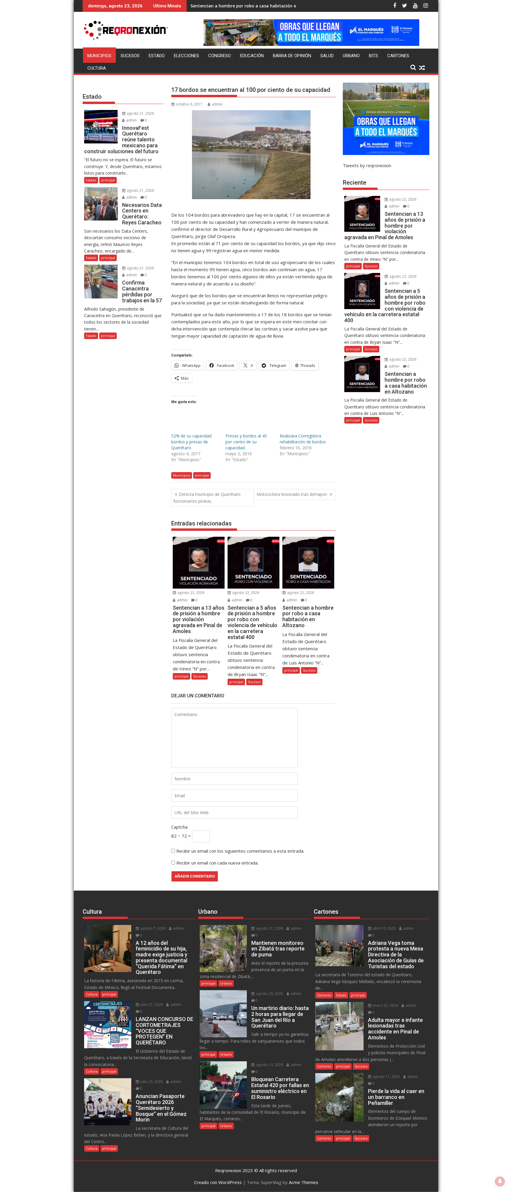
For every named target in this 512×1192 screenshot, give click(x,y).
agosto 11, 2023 (386, 1076)
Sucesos (130, 55)
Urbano (351, 55)
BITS (373, 55)
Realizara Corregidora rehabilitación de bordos (303, 439)
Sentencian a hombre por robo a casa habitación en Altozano (255, 6)
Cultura (96, 68)
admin (217, 104)
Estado (157, 55)
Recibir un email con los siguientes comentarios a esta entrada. (240, 851)
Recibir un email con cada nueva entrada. (217, 863)
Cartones (398, 55)
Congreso (219, 55)
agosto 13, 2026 (269, 1064)
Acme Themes (303, 1182)
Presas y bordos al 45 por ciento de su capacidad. (246, 441)
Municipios (99, 55)
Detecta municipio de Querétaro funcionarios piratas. (207, 497)
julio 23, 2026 (151, 1081)
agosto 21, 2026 (140, 113)
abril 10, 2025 (384, 928)
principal (202, 475)
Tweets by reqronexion (367, 165)
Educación (252, 55)
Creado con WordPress (218, 1182)
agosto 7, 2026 (152, 928)
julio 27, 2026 (151, 1004)
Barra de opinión (292, 55)
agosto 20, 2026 (269, 993)
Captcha (179, 827)
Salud (327, 55)
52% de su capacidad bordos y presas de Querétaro (191, 441)
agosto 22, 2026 (190, 592)
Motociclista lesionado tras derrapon (292, 494)
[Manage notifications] (500, 1181)
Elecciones (186, 55)
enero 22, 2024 (385, 1005)
